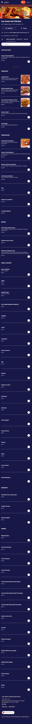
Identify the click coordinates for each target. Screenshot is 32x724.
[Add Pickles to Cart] (28, 447)
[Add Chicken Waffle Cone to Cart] (28, 94)
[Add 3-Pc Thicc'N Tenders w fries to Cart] (28, 106)
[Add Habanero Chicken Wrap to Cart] (28, 256)
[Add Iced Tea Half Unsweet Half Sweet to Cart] (28, 586)
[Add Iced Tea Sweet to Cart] (28, 563)
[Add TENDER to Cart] (28, 320)
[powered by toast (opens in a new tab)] (8, 713)
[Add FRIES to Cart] (28, 286)
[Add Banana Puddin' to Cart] (28, 522)
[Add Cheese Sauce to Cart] (28, 435)
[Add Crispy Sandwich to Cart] (28, 215)
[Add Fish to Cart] (28, 192)
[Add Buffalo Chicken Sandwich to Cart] (28, 169)
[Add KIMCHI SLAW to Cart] (28, 297)
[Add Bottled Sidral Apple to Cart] (28, 666)
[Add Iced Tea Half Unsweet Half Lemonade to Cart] (28, 597)
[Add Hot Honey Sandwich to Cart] (28, 181)
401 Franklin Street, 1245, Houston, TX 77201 (13, 700)
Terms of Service (6, 716)
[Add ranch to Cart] (28, 332)
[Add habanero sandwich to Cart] (28, 204)
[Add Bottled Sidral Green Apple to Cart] (28, 655)
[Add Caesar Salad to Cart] (28, 117)
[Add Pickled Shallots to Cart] (28, 481)
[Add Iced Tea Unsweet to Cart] (28, 552)
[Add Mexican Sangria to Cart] (28, 643)
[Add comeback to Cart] (28, 343)
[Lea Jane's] (6, 2)
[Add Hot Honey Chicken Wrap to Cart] (28, 233)
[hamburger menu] (2, 2)
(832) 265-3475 (6, 699)
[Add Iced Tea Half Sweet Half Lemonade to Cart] (28, 609)
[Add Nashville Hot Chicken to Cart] (28, 146)
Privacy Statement (15, 716)
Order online (12, 706)
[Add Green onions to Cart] (28, 470)
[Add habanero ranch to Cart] (28, 389)
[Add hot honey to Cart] (28, 401)
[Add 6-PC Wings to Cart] (28, 129)
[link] (10, 39)
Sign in (28, 2)
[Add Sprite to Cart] (28, 689)
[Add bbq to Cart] (28, 366)
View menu (4, 706)
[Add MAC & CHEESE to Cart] (28, 274)
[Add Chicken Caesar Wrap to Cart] (28, 245)
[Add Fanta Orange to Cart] (28, 678)
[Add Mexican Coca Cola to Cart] (28, 620)
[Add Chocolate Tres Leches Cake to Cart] (28, 499)
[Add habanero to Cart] (28, 412)
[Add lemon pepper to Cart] (28, 424)
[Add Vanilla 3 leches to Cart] (28, 511)
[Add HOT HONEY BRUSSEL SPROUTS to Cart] (28, 309)
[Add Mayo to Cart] (28, 458)
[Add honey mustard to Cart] (28, 355)
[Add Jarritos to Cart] (28, 632)
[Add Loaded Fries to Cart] (28, 83)
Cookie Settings (25, 716)
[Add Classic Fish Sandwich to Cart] (28, 61)
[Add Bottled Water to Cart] (28, 540)
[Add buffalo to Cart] (28, 378)
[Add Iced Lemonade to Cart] (28, 574)
